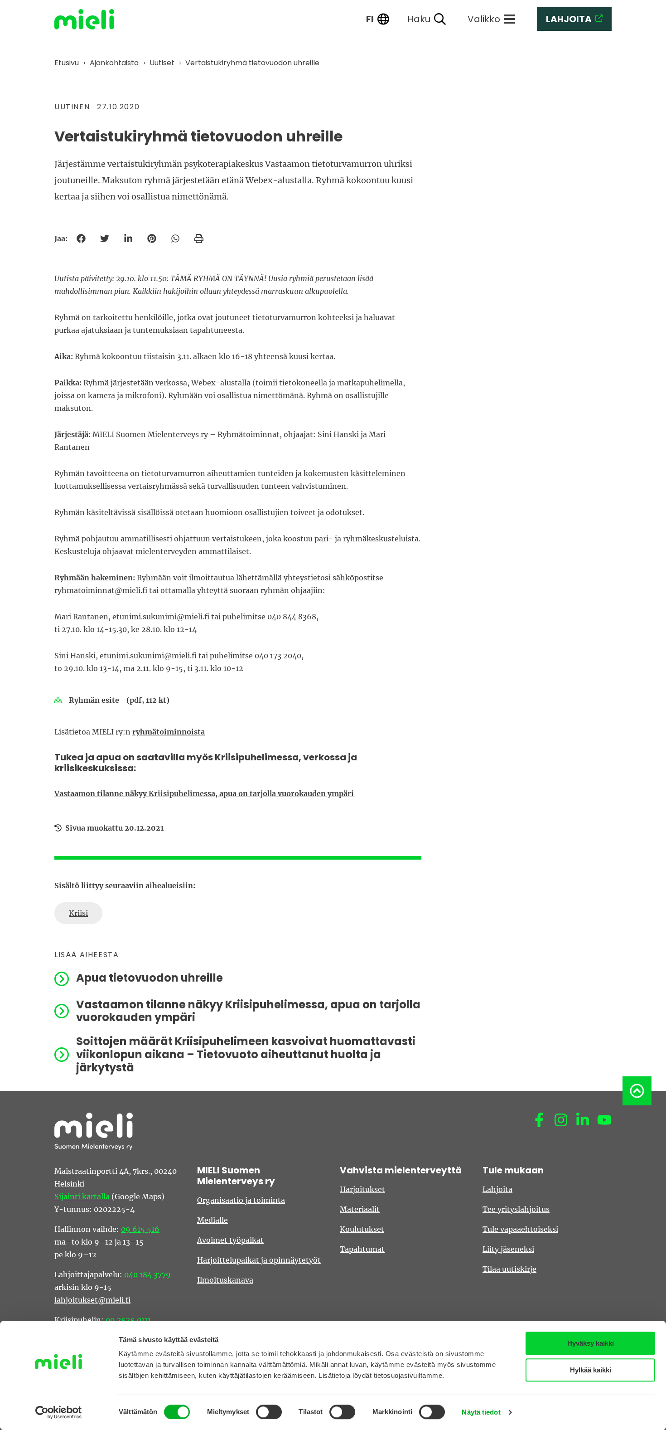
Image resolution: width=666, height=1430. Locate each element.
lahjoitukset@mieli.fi (92, 1299)
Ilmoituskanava (225, 1279)
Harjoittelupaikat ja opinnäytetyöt (259, 1260)
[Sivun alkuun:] (637, 1090)
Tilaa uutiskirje (509, 1269)
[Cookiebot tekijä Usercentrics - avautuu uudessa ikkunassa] (58, 1412)
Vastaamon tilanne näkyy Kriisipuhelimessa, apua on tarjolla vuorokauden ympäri (204, 793)
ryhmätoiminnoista (168, 731)
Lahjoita (497, 1189)
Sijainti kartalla (82, 1196)
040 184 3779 (147, 1274)
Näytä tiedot (481, 1412)
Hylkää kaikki (590, 1370)
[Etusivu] (91, 19)
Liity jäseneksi (508, 1249)
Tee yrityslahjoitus (516, 1209)
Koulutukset (362, 1229)
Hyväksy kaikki (590, 1343)
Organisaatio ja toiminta (241, 1200)
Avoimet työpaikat (230, 1240)
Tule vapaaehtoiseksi (520, 1229)
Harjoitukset (362, 1189)
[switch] (269, 1412)
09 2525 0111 (128, 1319)
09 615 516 (140, 1229)
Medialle (212, 1220)
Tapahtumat (362, 1249)
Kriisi (78, 913)
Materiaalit (360, 1209)
